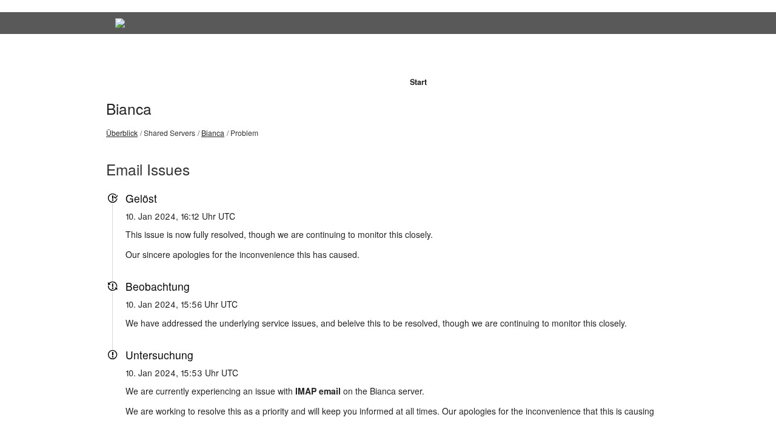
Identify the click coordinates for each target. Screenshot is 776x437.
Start (418, 81)
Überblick (122, 132)
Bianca (129, 108)
